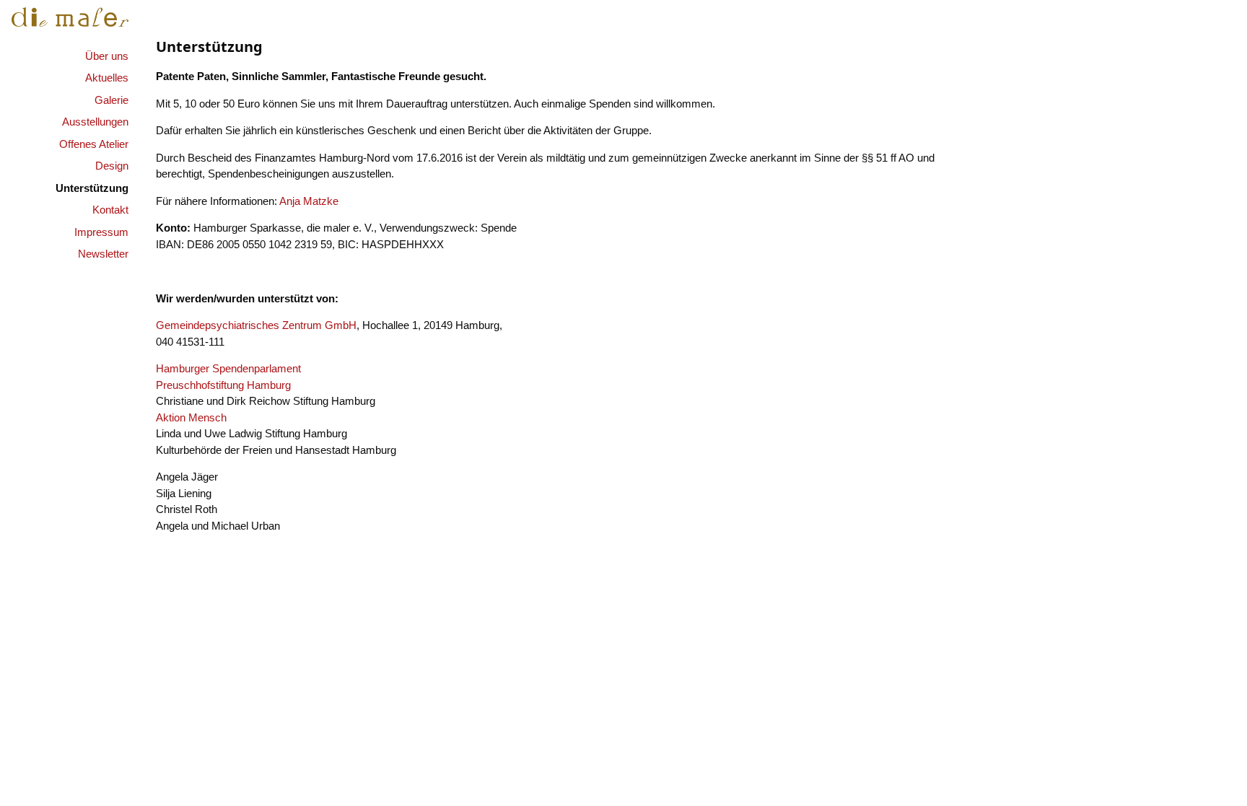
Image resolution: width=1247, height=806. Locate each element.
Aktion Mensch (191, 417)
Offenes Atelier (93, 144)
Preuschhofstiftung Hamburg (223, 385)
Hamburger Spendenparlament (228, 368)
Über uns (106, 56)
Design (111, 165)
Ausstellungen (95, 121)
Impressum (101, 232)
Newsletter (103, 254)
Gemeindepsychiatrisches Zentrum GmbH (256, 325)
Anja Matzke (308, 201)
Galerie (111, 100)
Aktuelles (106, 77)
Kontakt (110, 209)
